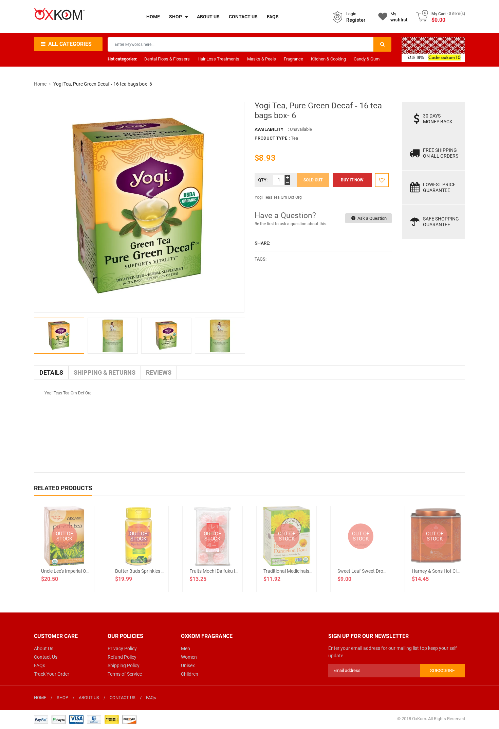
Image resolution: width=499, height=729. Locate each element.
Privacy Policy (122, 648)
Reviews (158, 372)
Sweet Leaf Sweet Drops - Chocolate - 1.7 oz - (384, 571)
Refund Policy (122, 657)
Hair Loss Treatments (218, 58)
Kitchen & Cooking (328, 58)
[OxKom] (85, 719)
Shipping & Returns (104, 372)
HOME (40, 697)
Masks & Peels (261, 58)
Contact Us (45, 657)
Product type (271, 138)
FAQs (39, 665)
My (399, 16)
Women (189, 657)
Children (189, 674)
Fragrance (293, 58)
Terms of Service (125, 674)
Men (185, 648)
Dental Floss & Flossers (167, 58)
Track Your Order (51, 674)
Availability (269, 129)
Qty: (263, 179)
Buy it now (352, 180)
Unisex (188, 665)
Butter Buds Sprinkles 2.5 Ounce (149, 571)
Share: (262, 243)
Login (351, 14)
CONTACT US (122, 697)
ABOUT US (89, 697)
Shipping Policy (124, 665)
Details (51, 372)
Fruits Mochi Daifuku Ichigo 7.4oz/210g (231, 571)
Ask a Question (371, 218)
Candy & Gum (367, 58)
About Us (43, 648)
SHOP (62, 697)
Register (356, 20)
